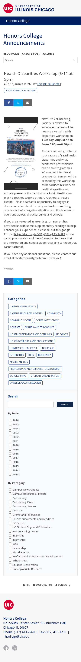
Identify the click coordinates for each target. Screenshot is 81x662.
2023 (16, 432)
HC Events (62, 334)
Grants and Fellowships (39, 327)
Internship (48, 348)
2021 (16, 441)
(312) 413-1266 (55, 632)
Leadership (44, 355)
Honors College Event (23, 348)
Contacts (63, 584)
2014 (16, 470)
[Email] (27, 102)
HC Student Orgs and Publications (31, 341)
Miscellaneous (19, 362)
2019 (16, 449)
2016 (16, 462)
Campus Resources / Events (20, 90)
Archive (48, 53)
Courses (15, 327)
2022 (16, 437)
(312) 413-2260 (24, 632)
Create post (31, 53)
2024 (16, 428)
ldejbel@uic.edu (49, 84)
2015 (16, 466)
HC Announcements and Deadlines (31, 334)
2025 (16, 424)
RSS (27, 584)
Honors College (17, 21)
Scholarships (18, 375)
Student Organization (45, 375)
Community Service (47, 320)
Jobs (31, 355)
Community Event (20, 320)
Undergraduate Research (25, 382)
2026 (16, 420)
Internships (17, 355)
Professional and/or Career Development (35, 368)
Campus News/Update (23, 306)
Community (54, 313)
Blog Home (11, 53)
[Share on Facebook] (8, 102)
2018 (16, 453)
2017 (16, 457)
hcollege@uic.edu (17, 636)
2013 (16, 474)
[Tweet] (18, 102)
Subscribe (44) (43, 584)
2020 (16, 445)
